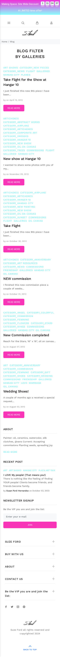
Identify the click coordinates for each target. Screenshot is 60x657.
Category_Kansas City (18, 203)
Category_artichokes (18, 129)
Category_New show (17, 143)
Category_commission (18, 316)
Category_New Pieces (34, 67)
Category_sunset (15, 217)
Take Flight (11, 226)
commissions (35, 150)
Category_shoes (14, 376)
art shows (10, 67)
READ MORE (14, 108)
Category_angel (14, 312)
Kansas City (11, 74)
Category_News (13, 71)
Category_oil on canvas (19, 146)
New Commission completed (26, 335)
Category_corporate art (20, 132)
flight (30, 71)
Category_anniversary (35, 259)
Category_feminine (16, 319)
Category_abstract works (21, 122)
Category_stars (41, 323)
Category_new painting (19, 206)
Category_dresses (15, 136)
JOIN (30, 525)
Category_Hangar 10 (17, 139)
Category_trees (14, 150)
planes (25, 74)
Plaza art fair (46, 470)
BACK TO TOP (30, 649)
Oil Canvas (35, 221)
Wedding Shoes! (15, 391)
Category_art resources (20, 263)
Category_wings (14, 326)
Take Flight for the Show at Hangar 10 (24, 82)
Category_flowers (16, 323)
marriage (35, 383)
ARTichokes (11, 118)
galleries (43, 71)
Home (4, 41)
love (24, 383)
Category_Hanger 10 (17, 199)
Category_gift (40, 372)
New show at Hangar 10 (22, 159)
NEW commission (17, 279)
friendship (10, 270)
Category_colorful (40, 312)
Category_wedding (40, 376)
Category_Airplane (16, 125)
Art (5, 365)
